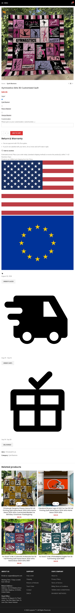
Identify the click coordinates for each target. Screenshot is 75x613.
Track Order (30, 586)
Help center (30, 576)
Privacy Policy (56, 579)
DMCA (28, 593)
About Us (54, 576)
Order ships (7, 363)
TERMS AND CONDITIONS (60, 590)
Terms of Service (56, 583)
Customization (6, 119)
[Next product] (73, 84)
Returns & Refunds (32, 583)
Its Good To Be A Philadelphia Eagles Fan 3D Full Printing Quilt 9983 (55, 558)
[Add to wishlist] (21, 503)
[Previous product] (69, 84)
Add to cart (16, 133)
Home (3, 83)
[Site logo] (37, 3)
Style (3, 96)
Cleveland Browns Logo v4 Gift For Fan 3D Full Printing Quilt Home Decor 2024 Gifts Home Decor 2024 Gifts (55, 510)
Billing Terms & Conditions (59, 586)
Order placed (8, 281)
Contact (28, 590)
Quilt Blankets (12, 83)
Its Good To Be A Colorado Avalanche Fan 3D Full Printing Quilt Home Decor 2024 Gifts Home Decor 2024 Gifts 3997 (19, 559)
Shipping (29, 579)
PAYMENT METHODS (58, 593)
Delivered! (7, 445)
